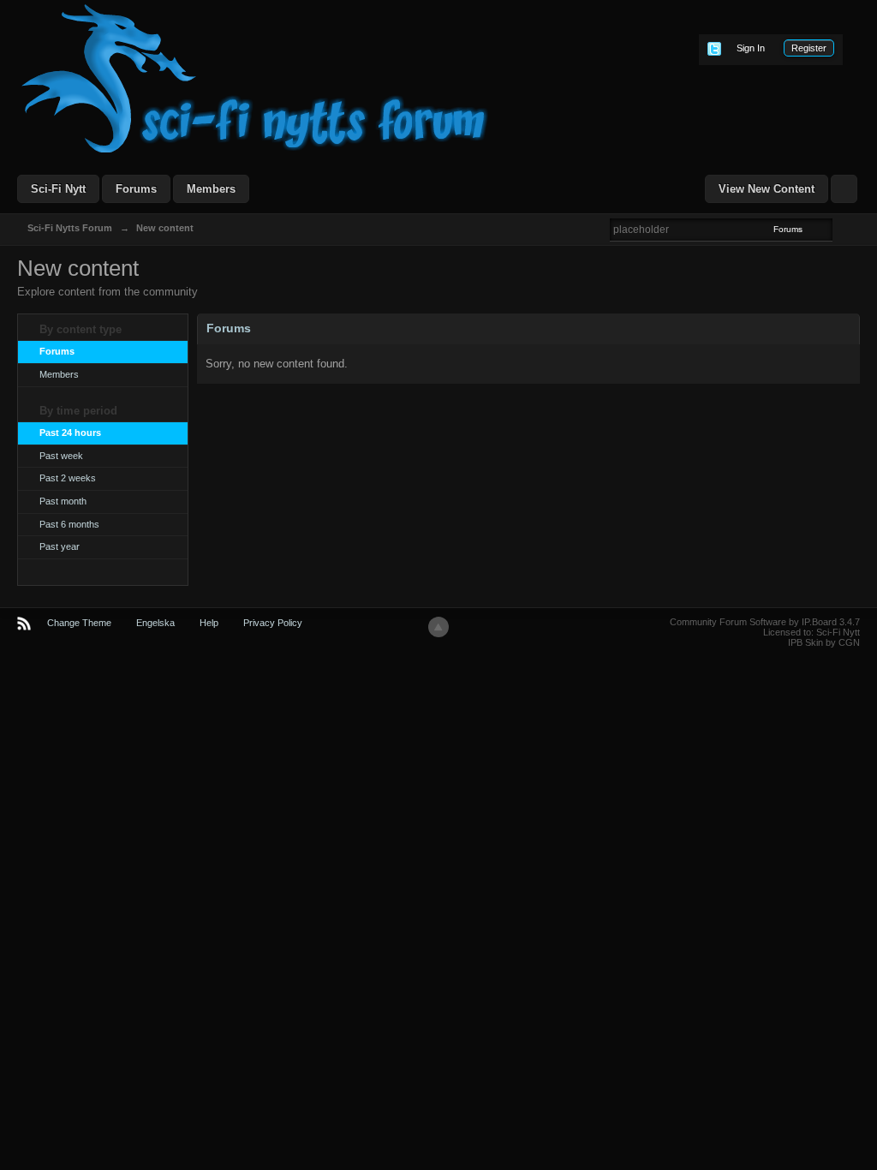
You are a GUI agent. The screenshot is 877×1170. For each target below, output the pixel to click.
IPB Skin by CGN (824, 642)
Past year (59, 546)
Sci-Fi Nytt (58, 188)
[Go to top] (438, 627)
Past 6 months (69, 524)
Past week (61, 456)
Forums (136, 188)
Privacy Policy (272, 623)
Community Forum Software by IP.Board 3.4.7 (765, 622)
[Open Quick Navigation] (844, 189)
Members (211, 188)
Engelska (155, 623)
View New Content (766, 188)
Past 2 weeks (67, 478)
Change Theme (79, 623)
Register (808, 48)
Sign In (751, 48)
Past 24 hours (70, 432)
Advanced (843, 229)
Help (209, 623)
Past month (63, 501)
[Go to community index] (255, 77)
